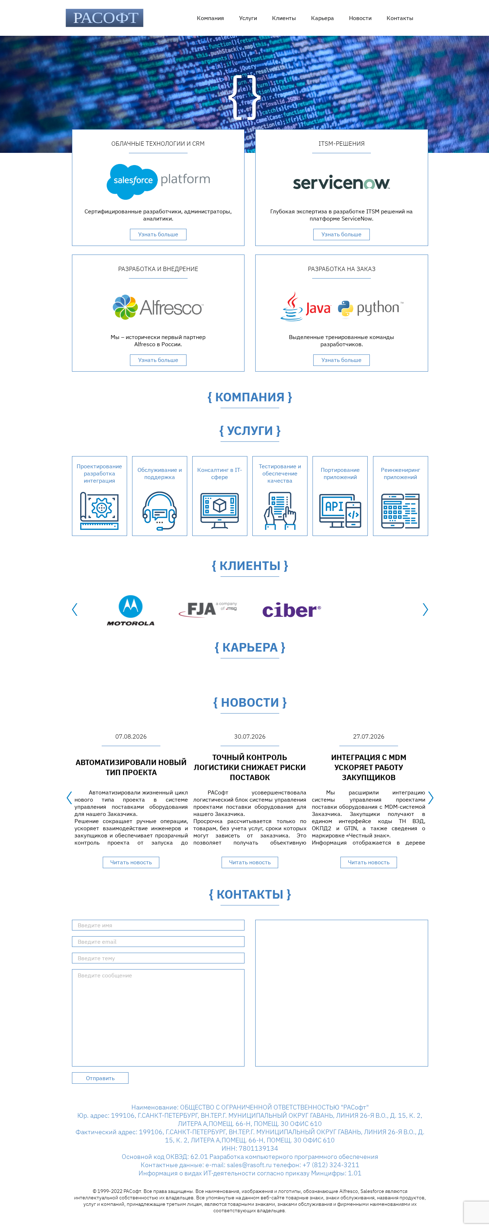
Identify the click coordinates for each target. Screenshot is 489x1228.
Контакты (400, 17)
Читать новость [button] (131, 862)
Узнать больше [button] (158, 234)
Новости (360, 17)
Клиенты (284, 17)
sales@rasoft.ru (249, 1165)
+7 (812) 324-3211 (330, 1165)
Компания (210, 17)
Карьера (322, 17)
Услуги (248, 17)
